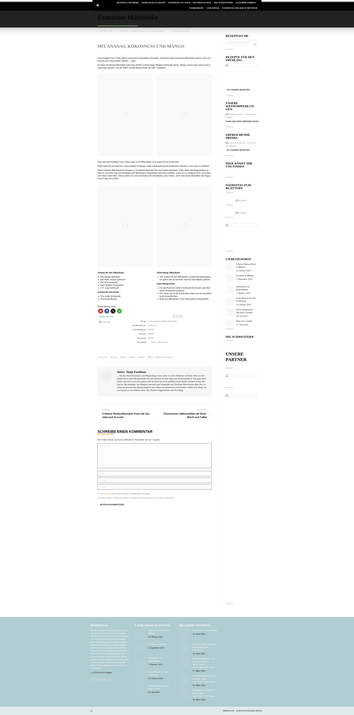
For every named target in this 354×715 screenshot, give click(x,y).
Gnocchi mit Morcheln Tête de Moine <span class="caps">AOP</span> (204, 679)
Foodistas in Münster (245, 275)
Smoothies (159, 31)
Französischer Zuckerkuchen (204, 630)
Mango (141, 357)
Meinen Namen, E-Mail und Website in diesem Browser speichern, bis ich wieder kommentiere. (137, 498)
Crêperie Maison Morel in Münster (246, 265)
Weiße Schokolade (164, 357)
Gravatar (108, 493)
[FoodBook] (241, 200)
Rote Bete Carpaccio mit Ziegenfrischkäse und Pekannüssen (205, 647)
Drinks (123, 357)
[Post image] (230, 267)
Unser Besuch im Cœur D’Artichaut (246, 299)
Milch (150, 357)
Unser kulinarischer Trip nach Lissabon (244, 311)
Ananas (113, 357)
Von (180, 31)
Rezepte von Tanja (146, 31)
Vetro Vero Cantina (244, 321)
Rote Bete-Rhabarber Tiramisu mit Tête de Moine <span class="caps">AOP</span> (203, 662)
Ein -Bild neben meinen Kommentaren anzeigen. (125, 493)
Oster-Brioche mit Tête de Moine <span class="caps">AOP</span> (203, 693)
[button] (100, 311)
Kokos (132, 357)
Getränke (133, 31)
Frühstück (123, 31)
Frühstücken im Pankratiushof (242, 288)
